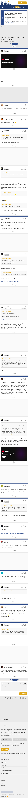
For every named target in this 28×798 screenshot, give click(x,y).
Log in (11, 19)
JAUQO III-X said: (6, 311)
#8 (25, 306)
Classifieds (3, 767)
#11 (25, 419)
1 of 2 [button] (10, 43)
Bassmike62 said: (6, 204)
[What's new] (21, 7)
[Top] (5, 796)
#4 (25, 130)
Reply (14, 85)
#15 (25, 541)
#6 (25, 218)
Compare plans (11, 22)
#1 (25, 50)
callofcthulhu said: (6, 590)
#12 (25, 485)
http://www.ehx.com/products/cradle (10, 281)
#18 (25, 606)
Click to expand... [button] (14, 434)
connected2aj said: (6, 505)
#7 (25, 253)
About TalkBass (4, 773)
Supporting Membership (6, 770)
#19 (25, 624)
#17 (25, 586)
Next (14, 43)
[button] (2, 7)
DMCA (2, 796)
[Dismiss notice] (25, 12)
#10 (25, 378)
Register (3, 785)
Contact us (3, 776)
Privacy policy (18, 794)
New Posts (3, 765)
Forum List (3, 762)
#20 (25, 666)
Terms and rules (10, 794)
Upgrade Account (22, 2)
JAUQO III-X (5, 41)
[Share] (24, 50)
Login (2, 782)
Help (23, 794)
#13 (25, 500)
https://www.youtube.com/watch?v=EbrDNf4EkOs (13, 533)
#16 (25, 572)
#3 (25, 118)
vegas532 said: (5, 135)
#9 (25, 354)
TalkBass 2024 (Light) (7, 792)
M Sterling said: (5, 423)
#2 (25, 104)
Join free (7, 19)
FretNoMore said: (6, 192)
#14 (25, 525)
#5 (25, 167)
